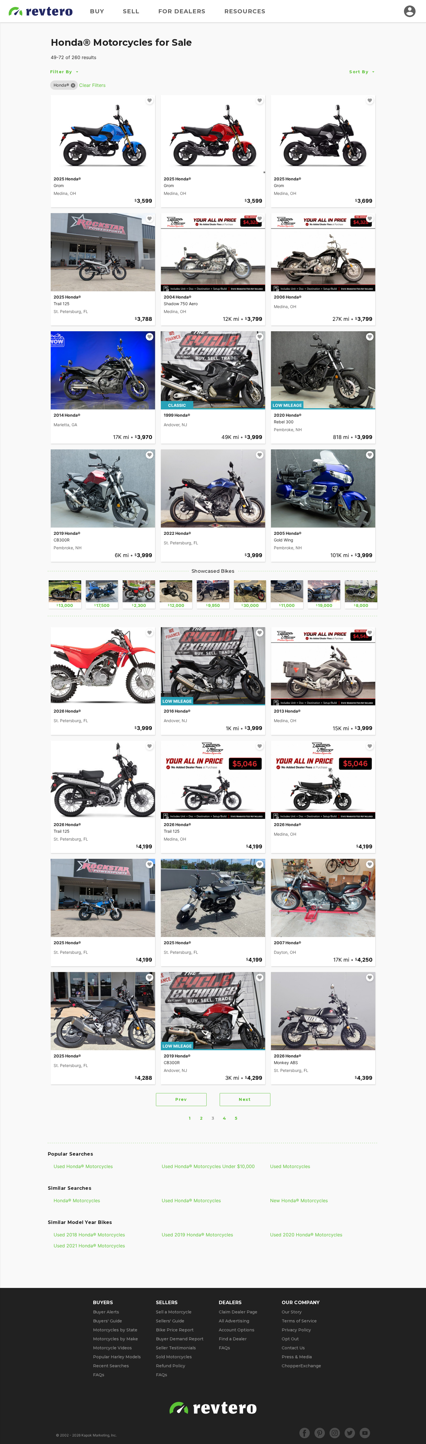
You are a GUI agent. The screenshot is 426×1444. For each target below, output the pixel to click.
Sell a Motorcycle (174, 1312)
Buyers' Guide (107, 1321)
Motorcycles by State (115, 1330)
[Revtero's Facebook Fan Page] (304, 1433)
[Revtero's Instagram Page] (334, 1433)
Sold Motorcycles (174, 1356)
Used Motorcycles (290, 1166)
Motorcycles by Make (115, 1338)
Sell (131, 11)
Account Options (236, 1330)
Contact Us (293, 1347)
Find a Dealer (233, 1338)
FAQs (98, 1374)
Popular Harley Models (117, 1356)
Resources (244, 11)
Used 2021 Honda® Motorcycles (89, 1246)
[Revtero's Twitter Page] (350, 1433)
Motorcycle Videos (112, 1347)
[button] (61, 85)
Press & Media (297, 1356)
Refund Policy (170, 1365)
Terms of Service (299, 1321)
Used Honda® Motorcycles (83, 1166)
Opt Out (290, 1338)
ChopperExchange (301, 1365)
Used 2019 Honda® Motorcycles (197, 1235)
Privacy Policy (296, 1330)
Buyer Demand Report (179, 1338)
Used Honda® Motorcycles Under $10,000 (208, 1166)
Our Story (292, 1312)
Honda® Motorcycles (77, 1200)
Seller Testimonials (176, 1347)
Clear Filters (92, 85)
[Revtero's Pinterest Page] (319, 1433)
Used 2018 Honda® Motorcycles (89, 1235)
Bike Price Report (175, 1330)
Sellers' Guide (170, 1321)
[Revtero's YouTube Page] (365, 1433)
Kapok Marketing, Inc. (99, 1435)
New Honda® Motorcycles (299, 1200)
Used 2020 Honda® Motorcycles (306, 1235)
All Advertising (234, 1321)
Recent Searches (111, 1365)
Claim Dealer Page (238, 1312)
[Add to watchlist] (149, 100)
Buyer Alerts (106, 1312)
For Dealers (181, 11)
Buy (97, 11)
